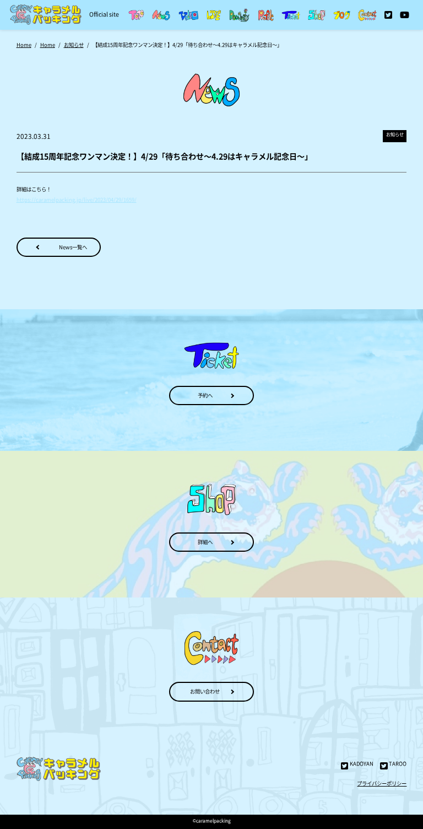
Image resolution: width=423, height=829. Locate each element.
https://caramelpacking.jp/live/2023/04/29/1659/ (77, 199)
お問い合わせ (205, 691)
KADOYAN (361, 763)
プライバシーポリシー (381, 783)
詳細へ (205, 542)
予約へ (205, 395)
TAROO (397, 763)
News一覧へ (73, 247)
